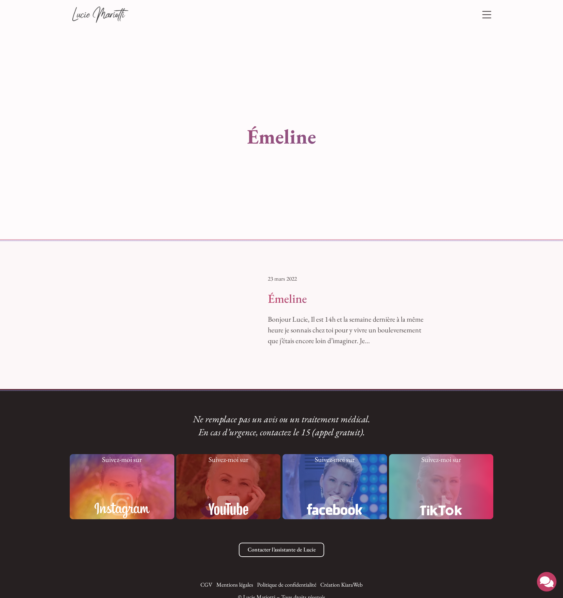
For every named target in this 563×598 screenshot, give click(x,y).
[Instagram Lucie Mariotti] (121, 504)
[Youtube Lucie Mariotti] (228, 504)
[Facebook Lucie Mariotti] (334, 505)
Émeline (287, 298)
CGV (206, 584)
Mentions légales (234, 584)
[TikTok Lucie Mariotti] (441, 506)
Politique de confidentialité (286, 584)
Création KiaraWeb (341, 584)
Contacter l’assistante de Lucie (282, 549)
